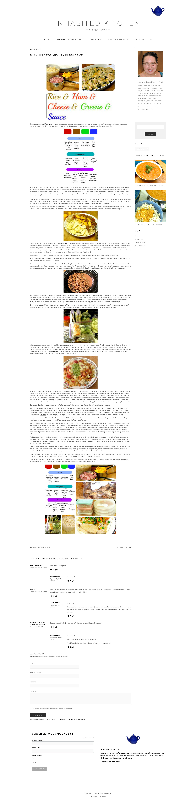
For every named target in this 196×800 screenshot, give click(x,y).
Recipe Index (96, 39)
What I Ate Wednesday (118, 39)
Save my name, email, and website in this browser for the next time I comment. (52, 708)
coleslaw (43, 415)
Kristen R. (33, 589)
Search (150, 134)
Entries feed (139, 239)
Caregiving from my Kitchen (110, 762)
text (34, 762)
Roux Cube (106, 412)
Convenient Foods (52, 351)
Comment (33, 691)
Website (33, 682)
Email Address (35, 672)
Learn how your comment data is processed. (70, 719)
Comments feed (140, 242)
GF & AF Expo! (123, 547)
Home (46, 39)
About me (139, 39)
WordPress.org (140, 245)
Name (32, 663)
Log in (137, 236)
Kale (91, 797)
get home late (62, 243)
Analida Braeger (36, 565)
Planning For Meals (41, 547)
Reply (55, 570)
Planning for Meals (51, 124)
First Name (35, 748)
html (34, 759)
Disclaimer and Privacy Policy (70, 39)
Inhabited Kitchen (98, 23)
